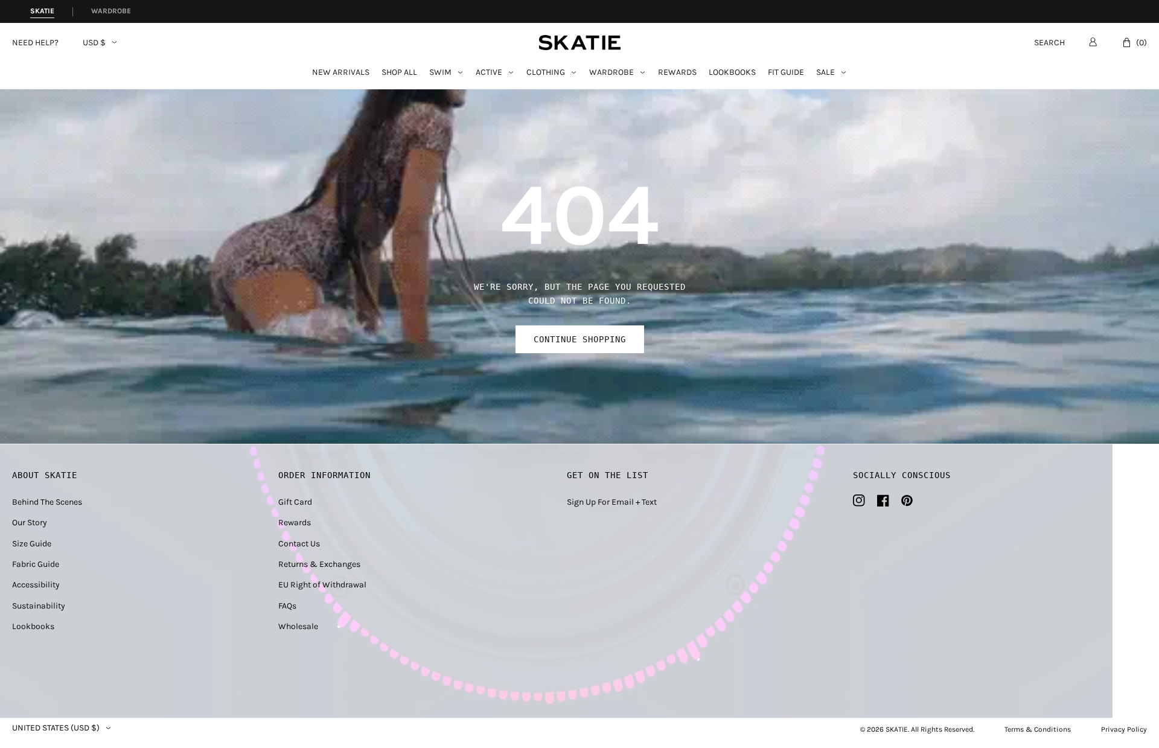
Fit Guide (786, 72)
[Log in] (1093, 41)
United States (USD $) (56, 728)
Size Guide (31, 544)
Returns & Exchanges (319, 564)
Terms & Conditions (1037, 729)
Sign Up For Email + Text (612, 502)
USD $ (94, 43)
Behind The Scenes (47, 502)
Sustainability (38, 606)
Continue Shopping (580, 339)
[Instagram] (859, 500)
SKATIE (897, 729)
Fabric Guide (35, 564)
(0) (1141, 42)
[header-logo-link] (580, 42)
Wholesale (298, 626)
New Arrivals (340, 72)
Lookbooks (732, 72)
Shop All (399, 72)
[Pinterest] (907, 500)
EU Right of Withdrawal (322, 585)
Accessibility (36, 585)
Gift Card (295, 502)
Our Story (29, 522)
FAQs (287, 606)
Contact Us (299, 544)
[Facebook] (883, 500)
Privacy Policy (1124, 729)
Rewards (677, 72)
